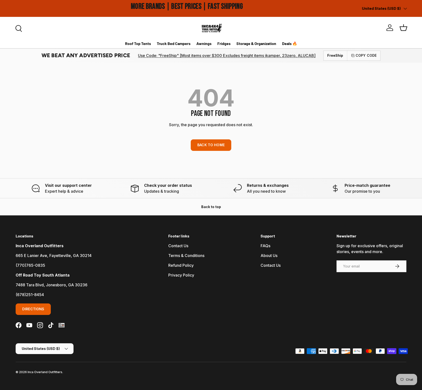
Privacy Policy (181, 275)
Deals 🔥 (289, 43)
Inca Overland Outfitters (45, 372)
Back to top (211, 207)
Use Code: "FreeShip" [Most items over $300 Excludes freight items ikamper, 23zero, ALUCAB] (227, 55)
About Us (269, 255)
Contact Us (178, 245)
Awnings (203, 43)
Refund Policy (181, 265)
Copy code (366, 55)
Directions (33, 309)
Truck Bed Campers (173, 43)
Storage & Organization (256, 43)
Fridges (224, 43)
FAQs (265, 245)
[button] (403, 27)
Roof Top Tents (138, 43)
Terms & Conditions (186, 255)
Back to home (211, 145)
